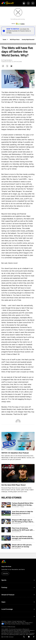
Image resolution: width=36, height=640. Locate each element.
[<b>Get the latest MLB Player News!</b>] (17, 473)
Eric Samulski (15, 506)
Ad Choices (21, 622)
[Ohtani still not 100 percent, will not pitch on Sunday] (6, 546)
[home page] (7, 3)
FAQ (24, 621)
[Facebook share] (3, 66)
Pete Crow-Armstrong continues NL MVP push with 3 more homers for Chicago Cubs (23, 529)
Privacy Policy (28, 622)
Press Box (14, 622)
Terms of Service (26, 624)
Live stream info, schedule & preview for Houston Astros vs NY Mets (18, 31)
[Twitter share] (7, 66)
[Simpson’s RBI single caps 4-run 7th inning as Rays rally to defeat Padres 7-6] (6, 521)
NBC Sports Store (6, 622)
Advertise (3, 621)
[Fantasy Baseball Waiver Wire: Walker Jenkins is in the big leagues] (6, 504)
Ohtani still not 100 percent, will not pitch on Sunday (22, 546)
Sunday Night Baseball (28, 39)
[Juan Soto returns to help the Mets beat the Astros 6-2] (6, 513)
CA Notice (18, 624)
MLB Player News (15, 39)
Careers (9, 621)
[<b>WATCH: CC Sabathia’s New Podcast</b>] (17, 441)
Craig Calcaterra (7, 60)
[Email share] (11, 66)
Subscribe (5, 573)
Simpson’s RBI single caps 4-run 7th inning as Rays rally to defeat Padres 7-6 (22, 521)
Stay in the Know (6, 566)
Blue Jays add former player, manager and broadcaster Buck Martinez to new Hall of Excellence (23, 537)
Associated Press (16, 515)
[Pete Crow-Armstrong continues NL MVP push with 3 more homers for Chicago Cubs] (6, 529)
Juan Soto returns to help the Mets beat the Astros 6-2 (22, 512)
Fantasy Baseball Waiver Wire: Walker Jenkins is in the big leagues (22, 504)
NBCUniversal (11, 626)
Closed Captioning (17, 621)
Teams (4, 39)
